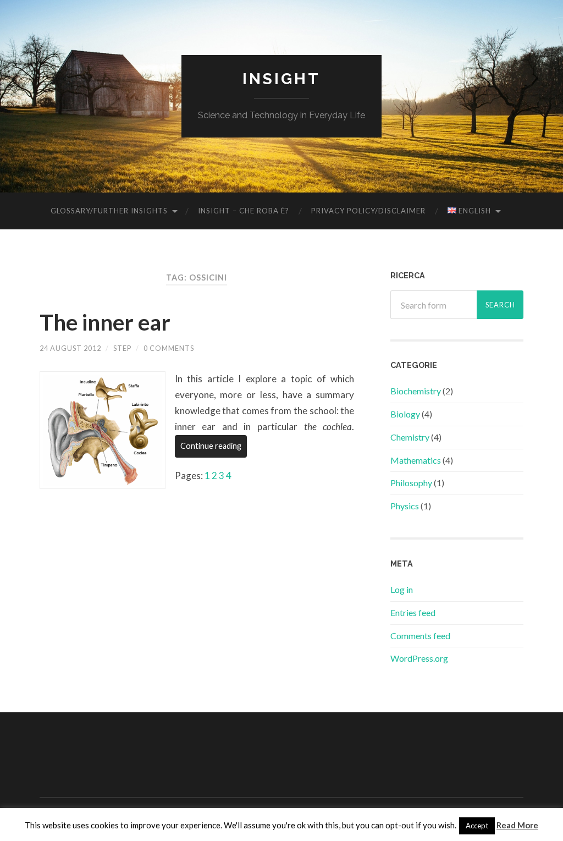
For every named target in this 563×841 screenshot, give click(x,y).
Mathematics (415, 460)
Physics (404, 506)
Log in (401, 589)
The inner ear (105, 322)
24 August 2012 (70, 348)
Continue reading (210, 445)
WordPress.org (419, 658)
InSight (281, 79)
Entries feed (412, 612)
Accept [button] (477, 825)
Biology (405, 414)
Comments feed (420, 635)
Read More (517, 825)
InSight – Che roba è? (243, 210)
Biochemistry (415, 391)
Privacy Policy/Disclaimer (368, 210)
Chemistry (409, 437)
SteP (122, 348)
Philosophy (411, 482)
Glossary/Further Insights (109, 210)
